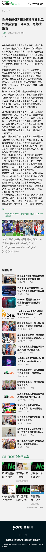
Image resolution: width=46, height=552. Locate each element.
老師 (35, 239)
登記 (4, 247)
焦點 (4, 239)
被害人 (24, 243)
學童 (18, 247)
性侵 (16, 251)
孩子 (31, 243)
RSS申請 (35, 3)
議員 (10, 251)
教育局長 (25, 247)
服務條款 (9, 540)
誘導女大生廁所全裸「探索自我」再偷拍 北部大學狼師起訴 (24, 214)
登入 (41, 3)
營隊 (10, 239)
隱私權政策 (18, 540)
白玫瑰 (5, 243)
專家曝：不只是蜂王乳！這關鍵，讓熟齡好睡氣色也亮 (22, 475)
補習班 (11, 247)
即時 (8, 11)
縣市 (12, 243)
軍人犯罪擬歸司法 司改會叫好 (22, 498)
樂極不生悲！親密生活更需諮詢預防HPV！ (37, 498)
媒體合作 (36, 540)
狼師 (30, 239)
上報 (4, 33)
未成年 (17, 239)
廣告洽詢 (28, 540)
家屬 (33, 247)
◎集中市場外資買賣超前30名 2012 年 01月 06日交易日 (37, 475)
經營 (18, 243)
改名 (4, 251)
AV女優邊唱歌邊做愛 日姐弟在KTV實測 (8, 498)
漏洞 (24, 239)
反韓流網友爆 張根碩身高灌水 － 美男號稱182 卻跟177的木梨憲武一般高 (8, 475)
